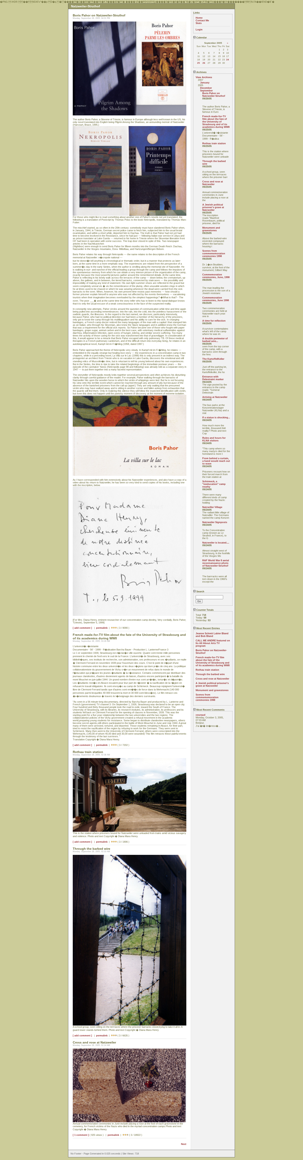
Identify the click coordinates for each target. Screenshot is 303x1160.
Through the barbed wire (210, 674)
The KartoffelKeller (213, 359)
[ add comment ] (82, 627)
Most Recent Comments (210, 709)
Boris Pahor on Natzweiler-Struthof (213, 94)
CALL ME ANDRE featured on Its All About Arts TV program (213, 643)
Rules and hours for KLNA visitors (214, 439)
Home (199, 17)
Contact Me (202, 20)
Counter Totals (205, 610)
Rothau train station (214, 143)
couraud (200, 714)
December (206, 88)
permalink (102, 627)
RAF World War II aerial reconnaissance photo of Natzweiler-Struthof (215, 563)
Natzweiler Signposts (214, 522)
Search (200, 591)
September (206, 90)
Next (183, 1144)
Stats (199, 23)
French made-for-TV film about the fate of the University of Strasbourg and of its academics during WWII (216, 121)
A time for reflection (214, 320)
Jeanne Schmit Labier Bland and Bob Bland (212, 634)
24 (227, 59)
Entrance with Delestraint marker (213, 378)
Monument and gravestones (211, 229)
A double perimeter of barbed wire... (215, 339)
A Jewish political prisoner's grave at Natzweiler (213, 207)
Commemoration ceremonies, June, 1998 (216, 276)
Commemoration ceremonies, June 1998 (215, 299)
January (204, 82)
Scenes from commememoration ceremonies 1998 (213, 253)
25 (198, 63)
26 (204, 63)
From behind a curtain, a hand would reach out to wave (216, 461)
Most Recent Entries (208, 628)
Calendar (201, 37)
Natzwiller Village (212, 507)
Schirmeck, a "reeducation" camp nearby (214, 484)
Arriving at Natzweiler (214, 397)
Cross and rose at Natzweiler (212, 183)
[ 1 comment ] (81, 1135)
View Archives (204, 77)
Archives (201, 72)
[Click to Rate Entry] (112, 627)
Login (199, 29)
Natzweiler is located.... (215, 542)
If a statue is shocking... (216, 417)
